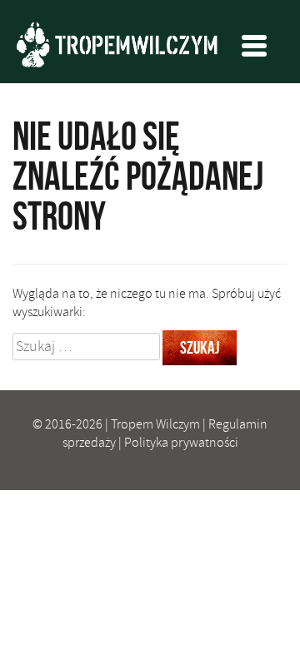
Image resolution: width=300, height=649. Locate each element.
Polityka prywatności (181, 442)
